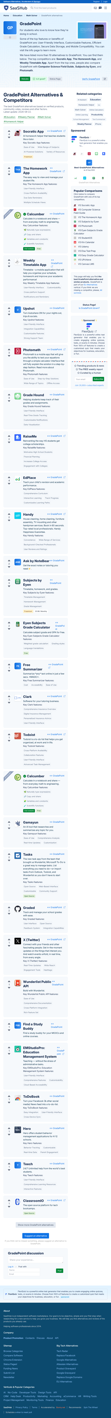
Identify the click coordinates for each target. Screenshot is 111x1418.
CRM (6, 1396)
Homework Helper (86, 105)
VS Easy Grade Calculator (91, 255)
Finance (50, 1400)
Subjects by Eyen (85, 66)
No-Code (12, 1392)
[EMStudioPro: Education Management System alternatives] (17, 1049)
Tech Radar (62, 1351)
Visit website (29, 249)
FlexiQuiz (88, 331)
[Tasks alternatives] (17, 855)
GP (10, 27)
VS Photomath (85, 226)
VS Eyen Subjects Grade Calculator (88, 232)
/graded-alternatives (16, 904)
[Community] (100, 8)
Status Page (55, 79)
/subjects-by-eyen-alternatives (21, 577)
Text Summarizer (98, 119)
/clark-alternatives (15, 693)
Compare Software (13, 1355)
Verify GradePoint (91, 79)
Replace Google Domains (69, 1377)
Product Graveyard (66, 1368)
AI (5, 1392)
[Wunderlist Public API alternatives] (17, 983)
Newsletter (9, 1377)
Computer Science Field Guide (56, 66)
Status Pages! (10, 1364)
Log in (11, 1266)
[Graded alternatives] (17, 909)
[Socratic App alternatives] (17, 132)
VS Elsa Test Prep (87, 251)
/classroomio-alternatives (19, 1197)
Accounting (55, 1396)
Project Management (14, 1400)
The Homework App (84, 59)
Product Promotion (13, 1338)
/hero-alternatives (15, 1125)
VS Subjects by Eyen (88, 221)
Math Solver (80, 110)
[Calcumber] (17, 215)
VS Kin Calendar (86, 242)
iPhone (98, 124)
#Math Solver (44, 117)
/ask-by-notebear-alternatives (21, 557)
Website (25, 79)
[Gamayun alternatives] (17, 823)
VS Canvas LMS (86, 264)
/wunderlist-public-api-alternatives (23, 978)
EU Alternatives (90, 284)
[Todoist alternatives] (17, 736)
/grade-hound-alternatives (19, 391)
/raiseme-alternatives (16, 433)
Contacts (30, 1338)
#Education (9, 117)
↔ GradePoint (54, 131)
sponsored (65, 1297)
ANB (17, 562)
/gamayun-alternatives (17, 819)
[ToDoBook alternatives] (17, 1097)
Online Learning (82, 115)
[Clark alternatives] (17, 698)
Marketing (42, 1396)
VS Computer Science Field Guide (87, 211)
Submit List (9, 1372)
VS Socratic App (86, 205)
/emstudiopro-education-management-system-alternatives (35, 1044)
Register (96, 2)
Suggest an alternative (36, 1235)
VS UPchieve (84, 259)
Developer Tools (27, 1392)
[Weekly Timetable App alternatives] (17, 261)
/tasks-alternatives (15, 851)
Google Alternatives (66, 1359)
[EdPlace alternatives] (17, 479)
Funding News (11, 1368)
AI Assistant (82, 100)
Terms (34, 1407)
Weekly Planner (84, 124)
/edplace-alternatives (16, 474)
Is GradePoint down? (89, 308)
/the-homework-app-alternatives (22, 165)
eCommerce (69, 1396)
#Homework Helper (14, 121)
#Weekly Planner (26, 117)
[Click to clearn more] (55, 1294)
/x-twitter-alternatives (17, 936)
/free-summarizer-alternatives (21, 661)
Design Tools (44, 1392)
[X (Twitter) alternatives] (17, 941)
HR (79, 1396)
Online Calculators (96, 110)
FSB (18, 1025)
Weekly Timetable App (33, 62)
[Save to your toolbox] (10, 37)
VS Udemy (83, 246)
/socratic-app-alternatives (19, 128)
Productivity (97, 114)
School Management (81, 119)
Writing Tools (90, 1396)
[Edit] (104, 79)
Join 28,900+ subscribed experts (89, 385)
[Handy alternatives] (17, 515)
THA (17, 169)
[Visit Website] (64, 131)
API (56, 1338)
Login (105, 2)
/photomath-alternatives (18, 346)
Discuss (41, 1338)
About (50, 1338)
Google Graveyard (66, 1372)
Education (95, 99)
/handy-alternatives (15, 511)
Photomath (26, 70)
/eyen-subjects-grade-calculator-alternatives (28, 619)
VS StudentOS (85, 238)
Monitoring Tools (35, 1400)
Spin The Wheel (91, 1407)
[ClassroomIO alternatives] (17, 1202)
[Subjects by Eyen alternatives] (17, 581)
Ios (99, 105)
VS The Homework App (90, 217)
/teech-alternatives (15, 1160)
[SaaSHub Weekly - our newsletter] (95, 8)
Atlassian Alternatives (67, 1364)
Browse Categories (13, 1351)
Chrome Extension (13, 1359)
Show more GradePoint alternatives (35, 1225)
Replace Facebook (66, 1355)
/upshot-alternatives (16, 305)
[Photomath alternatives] (17, 351)
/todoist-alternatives (16, 731)
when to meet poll (24, 1412)
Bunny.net (60, 1407)
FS (18, 666)
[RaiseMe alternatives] (17, 437)
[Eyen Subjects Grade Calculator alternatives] (17, 624)
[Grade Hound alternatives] (17, 396)
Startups (37, 2)
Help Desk (16, 1396)
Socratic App (63, 59)
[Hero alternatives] (17, 1130)
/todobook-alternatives (17, 1093)
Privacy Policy (22, 1407)
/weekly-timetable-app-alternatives (23, 257)
